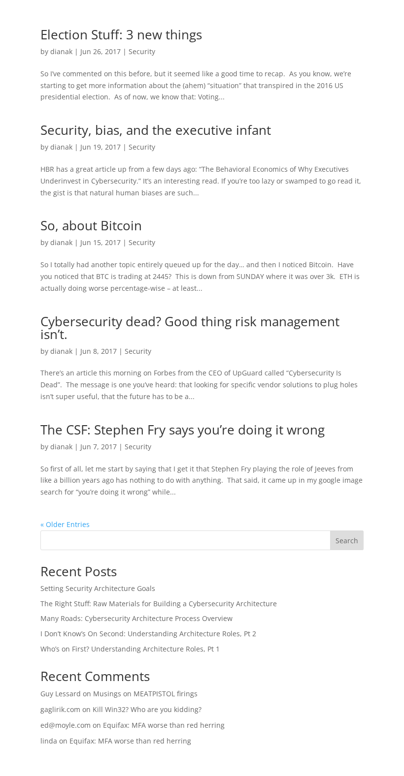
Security (142, 51)
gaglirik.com (60, 709)
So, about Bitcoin (91, 225)
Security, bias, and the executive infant (155, 130)
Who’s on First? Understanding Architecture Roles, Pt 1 (130, 648)
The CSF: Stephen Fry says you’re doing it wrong (182, 429)
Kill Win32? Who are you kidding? (147, 709)
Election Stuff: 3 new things (121, 34)
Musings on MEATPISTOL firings (145, 693)
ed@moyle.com (65, 725)
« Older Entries (65, 524)
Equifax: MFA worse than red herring (164, 725)
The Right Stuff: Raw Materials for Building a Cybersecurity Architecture (158, 603)
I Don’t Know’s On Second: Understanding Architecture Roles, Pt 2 (148, 633)
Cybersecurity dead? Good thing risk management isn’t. (189, 327)
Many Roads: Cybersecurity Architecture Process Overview (136, 618)
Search (347, 540)
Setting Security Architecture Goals (97, 588)
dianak (61, 51)
